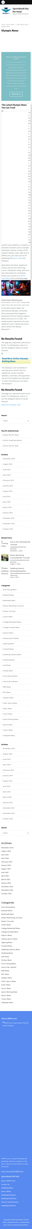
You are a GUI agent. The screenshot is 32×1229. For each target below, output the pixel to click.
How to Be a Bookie (17, 542)
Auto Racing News (10, 590)
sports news (17, 258)
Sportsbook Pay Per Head (21, 10)
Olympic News (10, 65)
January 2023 (8, 513)
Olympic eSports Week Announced (11, 300)
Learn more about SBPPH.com (12, 1171)
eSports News (5, 305)
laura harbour (11, 62)
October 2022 (8, 529)
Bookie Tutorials (23, 558)
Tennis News (8, 730)
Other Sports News (20, 65)
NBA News (7, 687)
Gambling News (20, 571)
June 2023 (6, 496)
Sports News (12, 67)
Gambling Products (8, 1195)
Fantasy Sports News (11, 638)
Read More (16, 94)
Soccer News (7, 714)
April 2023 (7, 502)
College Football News (11, 627)
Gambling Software (8, 1206)
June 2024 (6, 470)
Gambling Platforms (8, 1198)
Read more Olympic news (11, 405)
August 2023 (7, 491)
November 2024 (9, 459)
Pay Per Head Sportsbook (12, 440)
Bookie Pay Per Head (10, 435)
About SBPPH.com (8, 1181)
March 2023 (7, 507)
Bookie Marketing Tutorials (13, 606)
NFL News (7, 692)
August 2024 (7, 464)
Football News (8, 649)
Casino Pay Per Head (10, 446)
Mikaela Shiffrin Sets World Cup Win (16, 58)
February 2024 (8, 480)
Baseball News (8, 595)
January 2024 (8, 486)
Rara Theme (8, 1225)
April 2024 (7, 475)
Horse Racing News (10, 676)
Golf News (7, 665)
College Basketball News (12, 622)
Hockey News (8, 671)
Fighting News (8, 644)
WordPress (24, 1225)
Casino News (8, 617)
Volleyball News (9, 735)
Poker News (7, 709)
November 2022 (9, 524)
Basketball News (9, 600)
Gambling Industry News (12, 654)
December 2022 (8, 518)
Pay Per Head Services (9, 1202)
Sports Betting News (10, 719)
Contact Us (5, 1184)
